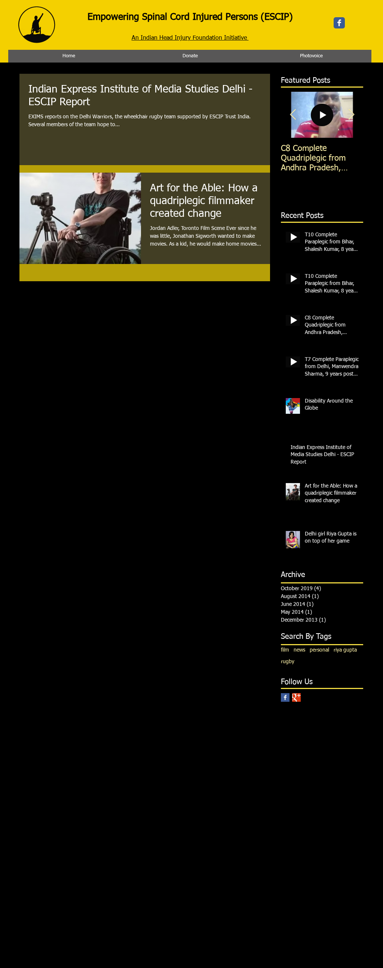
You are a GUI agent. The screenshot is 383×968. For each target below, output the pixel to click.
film (285, 650)
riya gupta (345, 650)
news (299, 650)
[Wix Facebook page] (339, 22)
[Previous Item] (292, 115)
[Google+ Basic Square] (296, 697)
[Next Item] (351, 115)
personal (319, 650)
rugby (287, 661)
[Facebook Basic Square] (285, 697)
